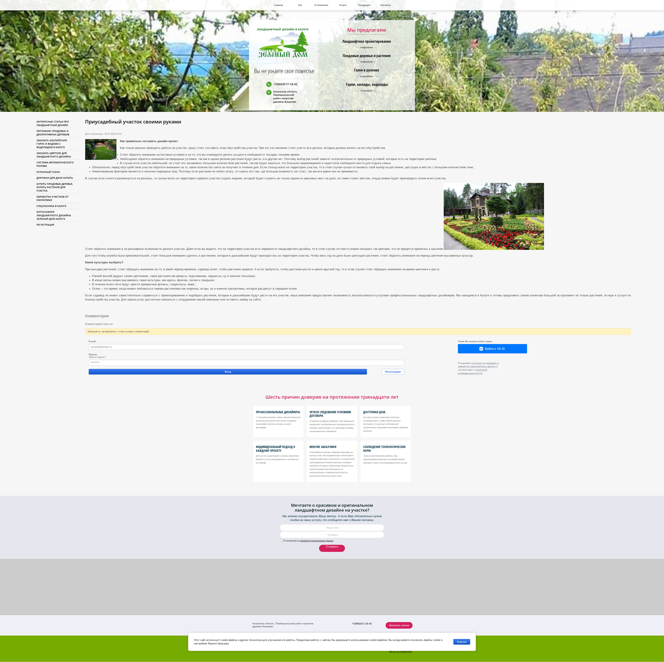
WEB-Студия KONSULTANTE (400, 652)
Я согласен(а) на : (308, 541)
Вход (228, 371)
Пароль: (93, 354)
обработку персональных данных (316, 541)
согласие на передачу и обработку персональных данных (478, 365)
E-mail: (92, 341)
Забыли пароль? (97, 357)
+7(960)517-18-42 (285, 84)
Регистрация (393, 371)
